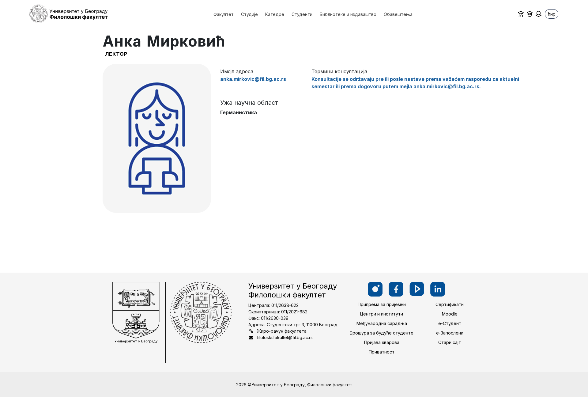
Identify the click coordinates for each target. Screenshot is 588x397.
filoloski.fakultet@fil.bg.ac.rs (285, 337)
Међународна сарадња (381, 323)
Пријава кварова (381, 342)
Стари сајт (449, 342)
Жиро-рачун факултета (282, 331)
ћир (552, 14)
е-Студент (449, 323)
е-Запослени (449, 332)
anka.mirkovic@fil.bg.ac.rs (253, 79)
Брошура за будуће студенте (381, 332)
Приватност (381, 351)
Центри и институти (381, 313)
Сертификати (449, 304)
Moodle (450, 313)
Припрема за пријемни (382, 304)
